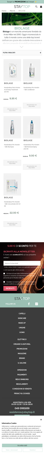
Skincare (22, 318)
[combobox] (36, 6)
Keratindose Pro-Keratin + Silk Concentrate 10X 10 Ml (12, 204)
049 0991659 (22, 408)
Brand (22, 358)
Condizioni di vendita (22, 389)
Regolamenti (22, 384)
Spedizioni (22, 370)
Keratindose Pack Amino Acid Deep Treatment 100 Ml (12, 90)
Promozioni (22, 349)
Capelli (22, 314)
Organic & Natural (22, 344)
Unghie (22, 328)
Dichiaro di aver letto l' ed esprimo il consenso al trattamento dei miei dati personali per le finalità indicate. (19, 276)
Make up (22, 323)
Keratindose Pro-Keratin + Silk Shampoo (12, 146)
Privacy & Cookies (22, 393)
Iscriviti (10, 288)
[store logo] (22, 6)
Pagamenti (22, 375)
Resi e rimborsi (22, 379)
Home (4, 11)
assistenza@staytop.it (22, 412)
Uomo (22, 332)
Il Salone (22, 363)
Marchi (12, 11)
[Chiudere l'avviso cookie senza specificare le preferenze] (41, 419)
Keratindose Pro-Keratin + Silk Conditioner (31, 89)
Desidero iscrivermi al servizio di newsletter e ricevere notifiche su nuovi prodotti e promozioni (19, 283)
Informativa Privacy (27, 273)
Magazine (22, 353)
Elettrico (22, 339)
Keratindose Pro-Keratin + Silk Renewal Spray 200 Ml (31, 147)
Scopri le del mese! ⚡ (22, 2)
